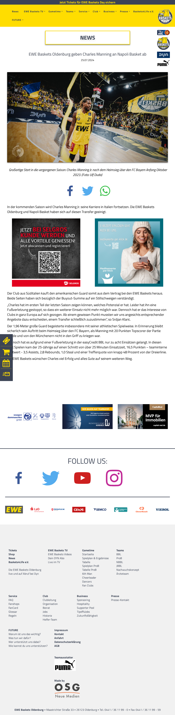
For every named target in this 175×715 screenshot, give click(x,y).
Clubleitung (49, 600)
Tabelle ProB (89, 570)
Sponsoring (83, 600)
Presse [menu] (124, 11)
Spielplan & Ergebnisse (95, 558)
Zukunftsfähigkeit (87, 616)
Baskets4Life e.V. (143, 11)
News (15, 11)
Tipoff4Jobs (83, 612)
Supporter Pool (85, 608)
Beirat (46, 608)
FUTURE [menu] (16, 20)
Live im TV (54, 562)
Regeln (13, 616)
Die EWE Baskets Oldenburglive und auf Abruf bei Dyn (25, 572)
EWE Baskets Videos (60, 554)
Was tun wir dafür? (20, 638)
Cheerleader (89, 578)
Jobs (45, 612)
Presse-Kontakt (120, 600)
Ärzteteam (122, 574)
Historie (47, 616)
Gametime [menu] (55, 11)
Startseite (88, 554)
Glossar (13, 612)
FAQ (11, 600)
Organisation (50, 604)
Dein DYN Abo (56, 558)
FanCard (13, 608)
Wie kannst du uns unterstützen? (28, 646)
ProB (119, 558)
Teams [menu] (69, 11)
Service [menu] (83, 11)
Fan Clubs (87, 585)
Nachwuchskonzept (127, 570)
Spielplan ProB (90, 566)
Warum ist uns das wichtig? (25, 634)
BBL (118, 554)
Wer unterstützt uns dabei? (25, 642)
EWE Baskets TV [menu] (33, 11)
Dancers (87, 581)
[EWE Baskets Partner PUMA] (68, 665)
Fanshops (14, 604)
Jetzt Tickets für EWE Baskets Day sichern (87, 2)
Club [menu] (95, 11)
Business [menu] (109, 11)
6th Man (87, 574)
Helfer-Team (50, 619)
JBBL (119, 566)
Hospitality (83, 604)
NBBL (119, 562)
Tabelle (86, 562)
